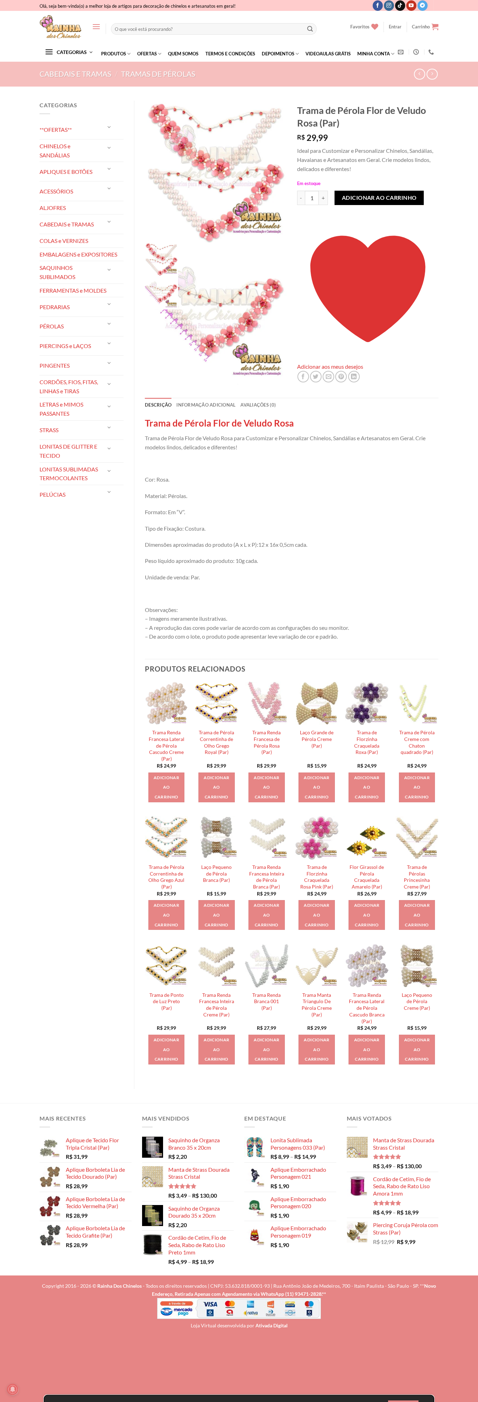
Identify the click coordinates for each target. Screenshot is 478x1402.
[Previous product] (432, 74)
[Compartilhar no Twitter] (316, 376)
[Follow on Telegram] (422, 5)
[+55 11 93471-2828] (432, 52)
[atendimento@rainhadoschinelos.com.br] (401, 52)
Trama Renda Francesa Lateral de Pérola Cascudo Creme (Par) (166, 745)
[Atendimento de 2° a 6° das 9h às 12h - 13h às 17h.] (417, 52)
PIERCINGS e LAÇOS (65, 345)
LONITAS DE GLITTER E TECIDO (68, 451)
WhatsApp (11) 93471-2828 (291, 1294)
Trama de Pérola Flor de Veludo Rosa (219, 423)
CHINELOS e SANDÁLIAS (55, 150)
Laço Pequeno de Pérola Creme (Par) (417, 1001)
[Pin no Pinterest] (341, 376)
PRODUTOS (113, 53)
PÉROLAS (52, 326)
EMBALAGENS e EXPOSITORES (78, 254)
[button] (96, 26)
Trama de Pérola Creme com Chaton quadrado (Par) (417, 742)
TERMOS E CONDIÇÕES (230, 53)
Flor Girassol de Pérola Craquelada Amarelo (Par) (367, 877)
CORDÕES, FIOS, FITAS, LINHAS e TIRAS (69, 386)
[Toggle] (109, 127)
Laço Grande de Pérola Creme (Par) (316, 738)
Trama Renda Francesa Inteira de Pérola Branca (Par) (266, 877)
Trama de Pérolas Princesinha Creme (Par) (417, 877)
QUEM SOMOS (183, 53)
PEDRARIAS (55, 307)
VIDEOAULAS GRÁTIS (328, 53)
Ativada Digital (271, 1325)
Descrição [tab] (158, 405)
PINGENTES (55, 365)
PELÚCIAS (52, 494)
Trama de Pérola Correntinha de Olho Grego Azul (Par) (166, 877)
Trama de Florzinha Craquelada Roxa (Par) (366, 742)
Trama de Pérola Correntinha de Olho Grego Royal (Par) (216, 742)
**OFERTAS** (56, 129)
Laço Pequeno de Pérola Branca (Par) (216, 873)
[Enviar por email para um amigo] (328, 376)
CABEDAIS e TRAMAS (75, 73)
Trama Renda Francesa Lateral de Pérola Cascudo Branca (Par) (367, 1008)
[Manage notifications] (12, 1389)
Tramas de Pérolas (158, 73)
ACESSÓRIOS (56, 191)
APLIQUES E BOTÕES (66, 171)
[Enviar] (310, 29)
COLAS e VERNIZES (64, 240)
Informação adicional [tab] (206, 405)
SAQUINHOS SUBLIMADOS (57, 272)
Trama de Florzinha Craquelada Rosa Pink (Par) (316, 877)
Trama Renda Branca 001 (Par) (266, 1001)
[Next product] (419, 74)
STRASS (49, 430)
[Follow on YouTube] (411, 5)
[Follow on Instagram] (389, 5)
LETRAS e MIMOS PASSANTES (61, 409)
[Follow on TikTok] (400, 5)
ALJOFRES (53, 207)
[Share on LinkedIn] (354, 376)
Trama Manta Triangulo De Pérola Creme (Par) (317, 1005)
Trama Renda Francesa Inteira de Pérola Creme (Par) (216, 1005)
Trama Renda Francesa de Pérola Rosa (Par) (266, 742)
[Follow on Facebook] (378, 5)
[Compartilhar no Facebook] (303, 376)
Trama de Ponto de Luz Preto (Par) (166, 1001)
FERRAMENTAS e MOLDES (73, 290)
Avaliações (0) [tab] (258, 405)
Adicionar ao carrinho (379, 197)
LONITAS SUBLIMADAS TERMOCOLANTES (69, 474)
